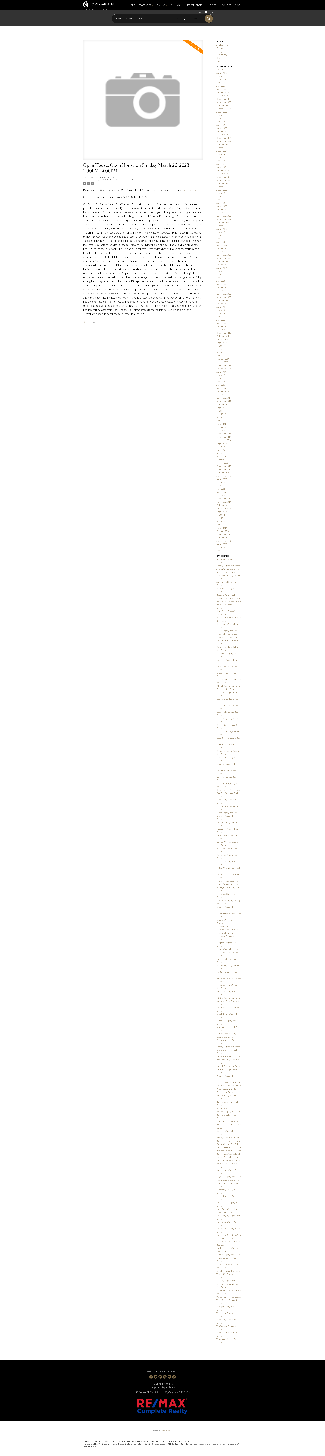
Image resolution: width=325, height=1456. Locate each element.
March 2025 (221, 128)
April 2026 (220, 86)
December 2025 (223, 99)
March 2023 (221, 206)
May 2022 (220, 238)
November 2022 (223, 219)
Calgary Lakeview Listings (227, 637)
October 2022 (222, 222)
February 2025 (222, 131)
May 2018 (220, 381)
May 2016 (220, 450)
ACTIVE (201, 12)
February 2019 (222, 359)
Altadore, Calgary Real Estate (229, 572)
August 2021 (221, 268)
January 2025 (222, 134)
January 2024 (222, 173)
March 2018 (221, 388)
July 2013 (220, 547)
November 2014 (223, 502)
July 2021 (220, 271)
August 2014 (221, 511)
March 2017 (221, 424)
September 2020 (223, 303)
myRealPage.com (166, 1431)
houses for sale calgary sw (227, 884)
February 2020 (222, 326)
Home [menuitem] (132, 5)
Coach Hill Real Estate (226, 689)
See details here (190, 189)
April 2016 (220, 453)
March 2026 (221, 89)
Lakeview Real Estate (225, 933)
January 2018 (222, 394)
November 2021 (223, 258)
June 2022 (221, 235)
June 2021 (221, 274)
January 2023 (222, 212)
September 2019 (223, 339)
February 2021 (222, 287)
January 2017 (222, 430)
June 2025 (221, 118)
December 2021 (223, 255)
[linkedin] (160, 1377)
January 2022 (222, 251)
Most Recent (222, 69)
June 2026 (221, 79)
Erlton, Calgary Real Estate (227, 812)
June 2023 (221, 196)
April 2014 (220, 524)
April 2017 (220, 420)
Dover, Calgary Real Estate (228, 790)
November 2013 (223, 534)
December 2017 (223, 398)
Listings (219, 51)
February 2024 (222, 170)
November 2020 (223, 297)
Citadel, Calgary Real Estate (228, 686)
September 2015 (223, 476)
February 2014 (222, 531)
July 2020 (220, 310)
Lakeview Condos (224, 926)
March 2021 (221, 284)
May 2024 (220, 160)
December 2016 (223, 433)
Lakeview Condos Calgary (227, 929)
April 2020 (220, 320)
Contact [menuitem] (226, 5)
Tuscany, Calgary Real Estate (228, 1280)
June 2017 (221, 414)
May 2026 (220, 82)
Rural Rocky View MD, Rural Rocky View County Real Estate (112, 180)
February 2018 (222, 391)
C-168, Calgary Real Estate (227, 630)
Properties (145, 5)
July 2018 (220, 375)
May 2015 (220, 489)
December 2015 (223, 466)
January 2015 (222, 495)
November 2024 (223, 141)
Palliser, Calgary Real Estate (228, 1056)
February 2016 (222, 459)
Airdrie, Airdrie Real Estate (227, 569)
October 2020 (222, 300)
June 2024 (221, 157)
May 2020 (220, 316)
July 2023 (220, 193)
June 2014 (221, 518)
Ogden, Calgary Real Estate (228, 1046)
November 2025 (223, 102)
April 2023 (220, 203)
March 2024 (221, 167)
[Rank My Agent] (165, 1377)
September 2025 (223, 108)
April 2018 (220, 385)
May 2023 (220, 199)
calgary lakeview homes (226, 634)
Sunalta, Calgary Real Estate (228, 1254)
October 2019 (222, 336)
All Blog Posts (222, 45)
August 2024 (221, 151)
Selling (175, 5)
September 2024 (223, 147)
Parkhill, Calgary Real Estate (228, 1066)
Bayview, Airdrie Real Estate (228, 595)
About (212, 5)
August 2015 (221, 479)
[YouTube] (169, 1377)
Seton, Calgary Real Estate (227, 1180)
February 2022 (222, 248)
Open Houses (222, 58)
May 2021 (220, 277)
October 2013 (222, 537)
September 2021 (223, 264)
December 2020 (223, 294)
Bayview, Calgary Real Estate (229, 598)
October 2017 (222, 404)
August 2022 (221, 229)
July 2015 (220, 482)
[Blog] (174, 1377)
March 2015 (221, 492)
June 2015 (221, 485)
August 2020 (221, 307)
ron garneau (221, 1128)
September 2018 (223, 368)
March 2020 (221, 323)
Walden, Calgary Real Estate (228, 1297)
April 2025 (220, 125)
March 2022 (221, 245)
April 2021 (220, 281)
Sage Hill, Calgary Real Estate (228, 1176)
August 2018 (221, 372)
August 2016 (221, 443)
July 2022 (220, 232)
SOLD (211, 12)
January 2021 (222, 290)
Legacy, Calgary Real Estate (228, 949)
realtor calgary (222, 1108)
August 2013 (221, 544)
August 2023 (221, 190)
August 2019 (221, 342)
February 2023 (222, 209)
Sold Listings (221, 61)
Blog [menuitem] (237, 5)
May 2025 (220, 121)
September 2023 (223, 186)
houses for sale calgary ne (227, 881)
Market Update (194, 5)
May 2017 (220, 417)
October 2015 (222, 472)
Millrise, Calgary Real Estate (228, 998)
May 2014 (220, 521)
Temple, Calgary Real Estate (228, 1271)
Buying (161, 5)
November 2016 (223, 437)
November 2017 (223, 401)
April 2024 (220, 164)
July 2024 (220, 154)
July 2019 (220, 346)
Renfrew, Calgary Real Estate (229, 1111)
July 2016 (220, 446)
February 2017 (222, 427)
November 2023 (223, 180)
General (219, 48)
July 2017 (220, 411)
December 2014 (223, 498)
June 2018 (221, 378)
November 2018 (223, 365)
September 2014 (223, 508)
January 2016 (222, 463)
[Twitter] (155, 1377)
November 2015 (223, 469)
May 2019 (220, 352)
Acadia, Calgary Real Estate (228, 565)
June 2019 (221, 349)
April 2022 (220, 242)
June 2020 (221, 313)
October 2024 (222, 144)
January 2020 (222, 329)
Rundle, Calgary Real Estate (228, 1137)
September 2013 (223, 541)
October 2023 (222, 183)
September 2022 (223, 225)
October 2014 (222, 505)
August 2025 (221, 112)
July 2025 (220, 115)
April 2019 (220, 355)
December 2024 (223, 138)
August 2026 (221, 73)
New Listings (222, 54)
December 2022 (223, 216)
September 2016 (223, 440)
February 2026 (222, 92)
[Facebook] (151, 1377)
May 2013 (220, 550)
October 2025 (222, 105)
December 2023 (223, 177)
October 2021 (222, 261)
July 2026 (220, 76)
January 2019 (222, 362)
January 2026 (222, 95)
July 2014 (220, 515)
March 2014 (221, 528)
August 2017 (221, 407)
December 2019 (223, 333)
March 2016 (221, 456)
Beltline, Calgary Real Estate (228, 601)
